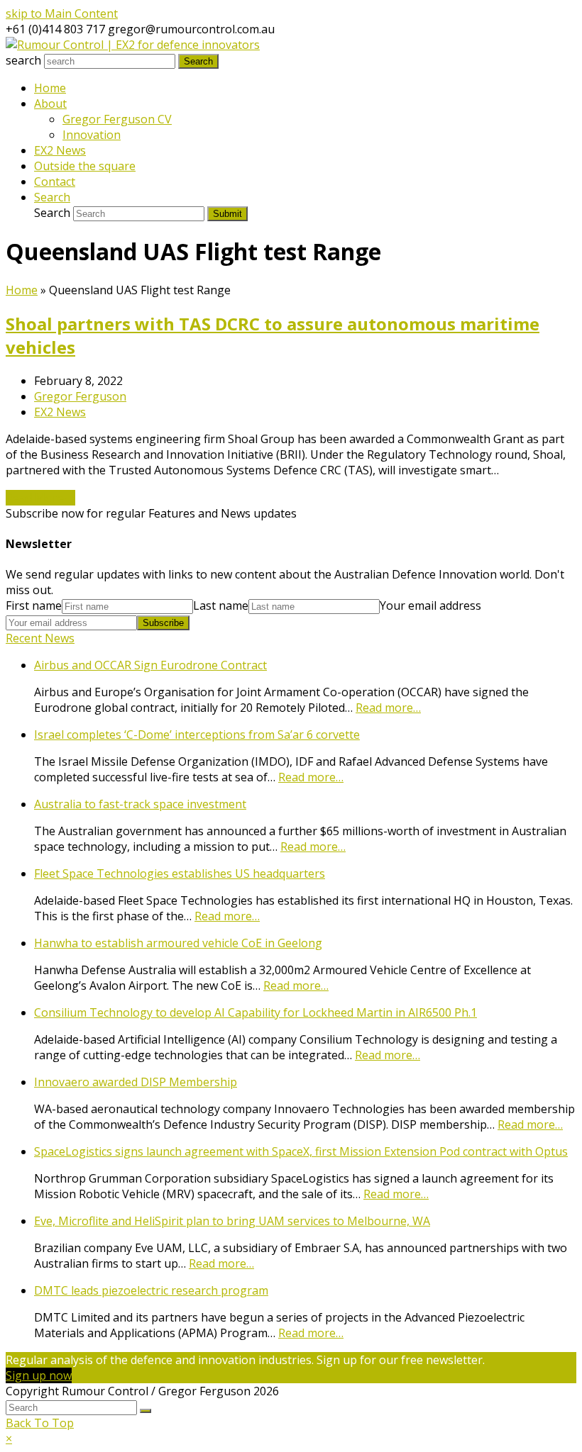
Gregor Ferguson (80, 396)
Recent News (40, 638)
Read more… (388, 707)
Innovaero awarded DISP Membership (135, 1082)
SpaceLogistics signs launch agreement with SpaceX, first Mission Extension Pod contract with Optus (301, 1151)
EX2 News (60, 412)
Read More (40, 498)
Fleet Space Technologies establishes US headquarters (179, 873)
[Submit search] (145, 1411)
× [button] (9, 1438)
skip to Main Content (62, 13)
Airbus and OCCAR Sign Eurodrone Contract (150, 665)
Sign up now (39, 1375)
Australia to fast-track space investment (140, 804)
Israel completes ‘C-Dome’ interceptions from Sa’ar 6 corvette (197, 734)
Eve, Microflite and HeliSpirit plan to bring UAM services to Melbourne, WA (232, 1221)
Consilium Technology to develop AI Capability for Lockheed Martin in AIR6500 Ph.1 (255, 1012)
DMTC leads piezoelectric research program (151, 1290)
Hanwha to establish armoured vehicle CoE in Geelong (178, 943)
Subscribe (163, 623)
